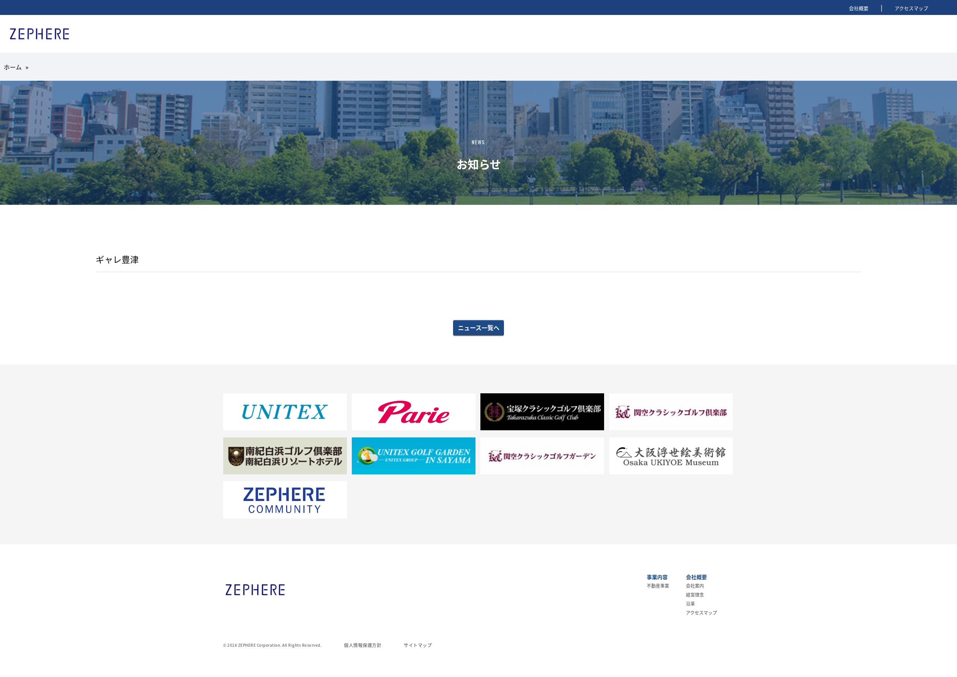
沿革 (690, 603)
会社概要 (858, 8)
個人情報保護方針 (362, 645)
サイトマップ (418, 645)
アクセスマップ (911, 8)
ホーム (13, 66)
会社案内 (695, 585)
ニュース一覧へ (478, 327)
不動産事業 (658, 585)
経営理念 (695, 594)
